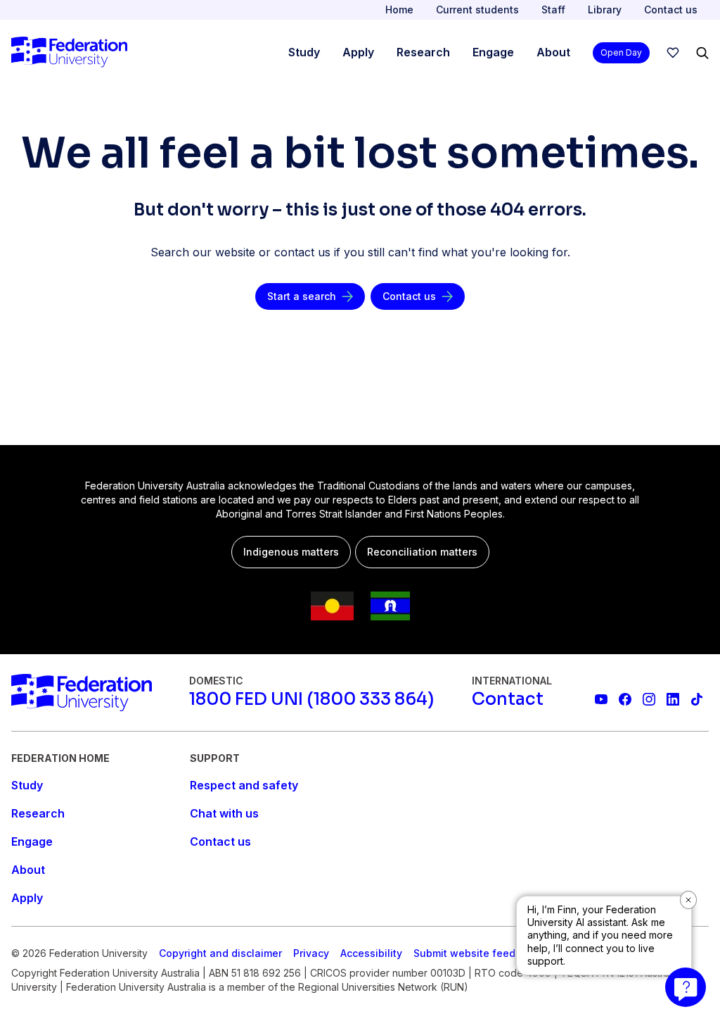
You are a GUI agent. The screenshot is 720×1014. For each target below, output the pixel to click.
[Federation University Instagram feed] (649, 699)
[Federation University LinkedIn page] (673, 699)
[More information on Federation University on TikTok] (697, 699)
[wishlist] (673, 53)
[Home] (69, 53)
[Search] (702, 53)
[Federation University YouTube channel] (601, 699)
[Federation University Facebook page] (625, 699)
